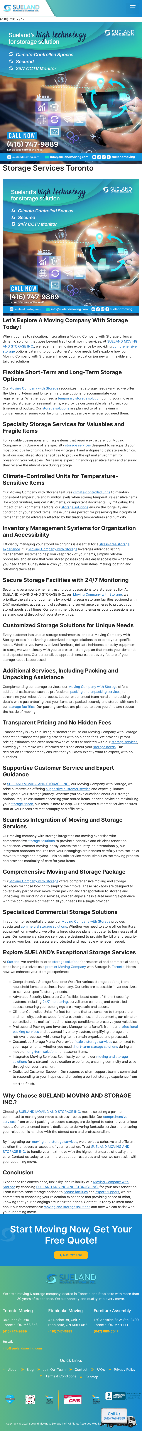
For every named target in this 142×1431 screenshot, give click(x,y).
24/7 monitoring (55, 1002)
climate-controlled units (91, 492)
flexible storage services (93, 1042)
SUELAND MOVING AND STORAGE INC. (38, 784)
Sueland (13, 962)
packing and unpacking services (95, 692)
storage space (22, 804)
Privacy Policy (125, 1369)
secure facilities (76, 1192)
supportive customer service (68, 789)
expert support (107, 1192)
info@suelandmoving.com (22, 1348)
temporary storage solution (79, 398)
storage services (78, 445)
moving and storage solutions (67, 1207)
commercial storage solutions (44, 926)
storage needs (104, 747)
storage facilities (22, 707)
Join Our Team (54, 1369)
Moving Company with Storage (33, 388)
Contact (81, 1369)
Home (71, 101)
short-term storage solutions (95, 1047)
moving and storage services (54, 1142)
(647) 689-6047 (106, 1331)
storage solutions (55, 408)
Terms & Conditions (60, 1376)
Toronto (118, 967)
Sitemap (91, 1377)
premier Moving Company (65, 967)
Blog (30, 1369)
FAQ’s (101, 1369)
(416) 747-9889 (72, 1255)
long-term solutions (42, 1052)
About (13, 1369)
